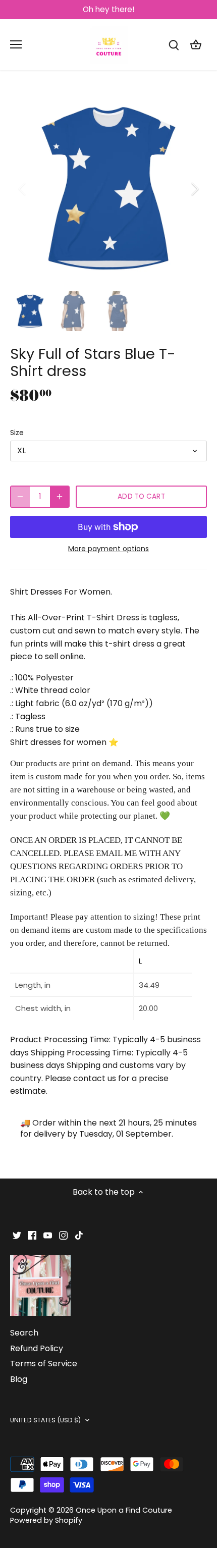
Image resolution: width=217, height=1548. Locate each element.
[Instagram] (63, 1235)
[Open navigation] (16, 44)
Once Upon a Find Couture (124, 1510)
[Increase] (59, 496)
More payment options (108, 549)
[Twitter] (17, 1235)
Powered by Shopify (46, 1520)
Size (17, 433)
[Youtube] (47, 1235)
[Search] (173, 45)
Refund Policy (36, 1348)
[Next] (194, 188)
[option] (108, 188)
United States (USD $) (45, 1420)
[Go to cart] (196, 45)
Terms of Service (43, 1363)
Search (24, 1333)
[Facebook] (32, 1235)
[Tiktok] (79, 1235)
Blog (18, 1379)
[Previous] (22, 188)
